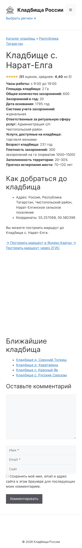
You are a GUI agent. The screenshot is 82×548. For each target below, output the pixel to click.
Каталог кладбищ (20, 39)
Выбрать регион (19, 18)
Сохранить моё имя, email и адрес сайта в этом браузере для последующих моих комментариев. (40, 481)
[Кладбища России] (10, 10)
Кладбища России (40, 10)
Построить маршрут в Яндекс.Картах (39, 243)
